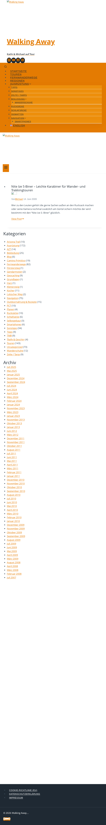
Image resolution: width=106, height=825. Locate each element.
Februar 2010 (14, 517)
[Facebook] (18, 60)
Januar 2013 (13, 427)
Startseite (18, 71)
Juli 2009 (11, 543)
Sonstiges (17, 91)
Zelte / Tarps (19, 95)
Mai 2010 (12, 506)
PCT (9, 305)
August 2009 (13, 539)
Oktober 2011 (14, 445)
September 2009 (16, 536)
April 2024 (12, 393)
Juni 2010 (12, 502)
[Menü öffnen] (6, 168)
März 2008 (12, 570)
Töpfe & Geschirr (16, 339)
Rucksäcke (17, 106)
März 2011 (12, 468)
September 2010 (16, 491)
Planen (10, 309)
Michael (19, 199)
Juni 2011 (12, 457)
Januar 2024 (13, 404)
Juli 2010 (11, 498)
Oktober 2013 (14, 423)
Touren (16, 74)
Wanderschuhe (24, 102)
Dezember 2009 (15, 524)
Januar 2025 (13, 374)
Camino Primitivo (16, 260)
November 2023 (16, 408)
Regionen (17, 80)
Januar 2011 (13, 476)
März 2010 (12, 513)
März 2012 (12, 434)
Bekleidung (13, 252)
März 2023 (12, 412)
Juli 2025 (11, 367)
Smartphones (23, 121)
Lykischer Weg (14, 294)
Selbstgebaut (14, 320)
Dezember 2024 (15, 378)
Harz (9, 283)
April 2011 (12, 464)
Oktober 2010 (14, 487)
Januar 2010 (13, 521)
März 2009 (12, 558)
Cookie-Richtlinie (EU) (23, 790)
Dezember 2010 (15, 479)
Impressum (16, 798)
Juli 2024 (11, 385)
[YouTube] (13, 60)
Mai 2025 (12, 370)
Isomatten (17, 114)
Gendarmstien (14, 271)
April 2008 (12, 566)
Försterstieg (13, 268)
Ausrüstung (13, 245)
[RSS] (22, 60)
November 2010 (16, 483)
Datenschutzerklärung (24, 794)
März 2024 (12, 397)
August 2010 (13, 494)
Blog (9, 256)
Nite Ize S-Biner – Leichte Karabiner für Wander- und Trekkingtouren (48, 188)
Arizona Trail (13, 241)
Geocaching (13, 275)
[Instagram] (9, 60)
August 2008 (13, 562)
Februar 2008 (14, 573)
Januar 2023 (13, 415)
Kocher (10, 290)
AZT (9, 249)
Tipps (14, 87)
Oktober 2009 (14, 532)
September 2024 (16, 382)
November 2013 (16, 419)
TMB (9, 335)
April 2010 (12, 509)
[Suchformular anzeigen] (5, 67)
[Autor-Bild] (54, 194)
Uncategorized (14, 346)
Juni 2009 (12, 547)
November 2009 (16, 528)
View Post (17, 218)
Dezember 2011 (15, 438)
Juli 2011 (11, 453)
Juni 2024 (12, 389)
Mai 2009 (12, 551)
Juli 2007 (11, 577)
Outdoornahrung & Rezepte (22, 301)
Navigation (12, 298)
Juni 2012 (12, 431)
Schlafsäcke (19, 110)
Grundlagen (13, 279)
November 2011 (16, 442)
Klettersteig (13, 286)
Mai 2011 (12, 461)
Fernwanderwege (23, 77)
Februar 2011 (14, 472)
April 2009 (12, 555)
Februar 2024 (14, 400)
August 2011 (13, 449)
